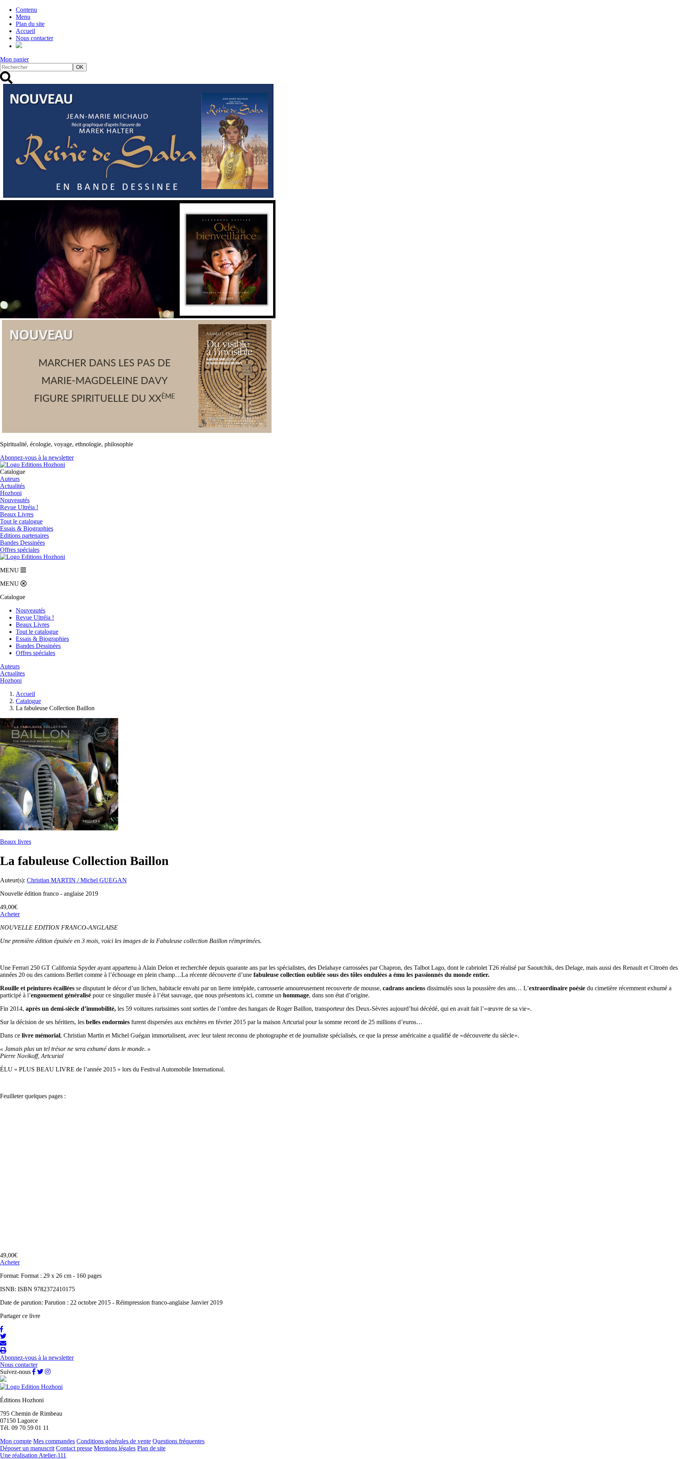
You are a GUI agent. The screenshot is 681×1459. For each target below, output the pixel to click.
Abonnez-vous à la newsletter (37, 457)
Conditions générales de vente (113, 1441)
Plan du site (30, 23)
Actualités (12, 486)
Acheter (10, 914)
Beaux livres (15, 841)
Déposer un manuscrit (27, 1448)
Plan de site (151, 1448)
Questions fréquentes (179, 1441)
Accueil (25, 31)
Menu (23, 16)
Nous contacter (34, 38)
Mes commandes (54, 1441)
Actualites (12, 673)
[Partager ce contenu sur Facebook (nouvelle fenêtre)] (1, 1329)
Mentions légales (115, 1448)
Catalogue (28, 701)
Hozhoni (11, 493)
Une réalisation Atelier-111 (33, 1455)
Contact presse (74, 1448)
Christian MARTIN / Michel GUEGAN (77, 880)
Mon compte (16, 1441)
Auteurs (10, 478)
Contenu (26, 9)
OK (80, 67)
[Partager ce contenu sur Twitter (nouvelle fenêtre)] (3, 1336)
